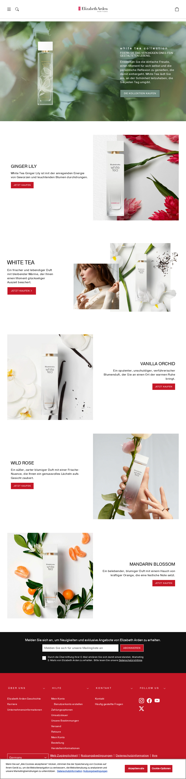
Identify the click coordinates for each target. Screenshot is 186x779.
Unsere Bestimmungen (65, 720)
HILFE (57, 688)
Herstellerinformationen (65, 748)
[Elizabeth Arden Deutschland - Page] (93, 9)
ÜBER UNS (17, 688)
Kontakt (99, 698)
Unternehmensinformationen (24, 710)
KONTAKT (104, 688)
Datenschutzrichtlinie (130, 660)
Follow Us (149, 688)
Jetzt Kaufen (22, 485)
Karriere (12, 704)
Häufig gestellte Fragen (109, 704)
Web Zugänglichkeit (64, 756)
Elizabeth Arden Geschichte (24, 698)
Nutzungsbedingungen (97, 756)
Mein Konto (58, 698)
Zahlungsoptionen (62, 710)
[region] (93, 769)
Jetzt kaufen (22, 185)
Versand (56, 726)
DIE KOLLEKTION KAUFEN (140, 93)
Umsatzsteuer (59, 715)
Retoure (56, 731)
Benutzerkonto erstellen (68, 704)
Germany (15, 758)
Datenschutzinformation (132, 756)
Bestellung (57, 743)
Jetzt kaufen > (21, 290)
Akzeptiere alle (136, 768)
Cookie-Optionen (161, 768)
